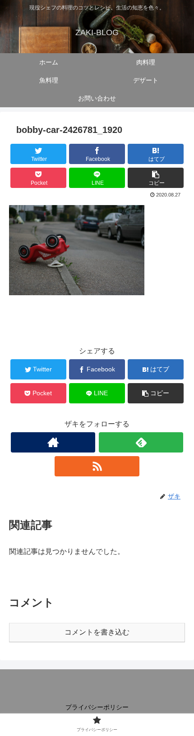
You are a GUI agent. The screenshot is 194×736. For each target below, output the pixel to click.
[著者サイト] (53, 442)
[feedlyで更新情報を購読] (141, 442)
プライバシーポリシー (97, 707)
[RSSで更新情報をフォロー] (97, 466)
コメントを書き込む (97, 632)
